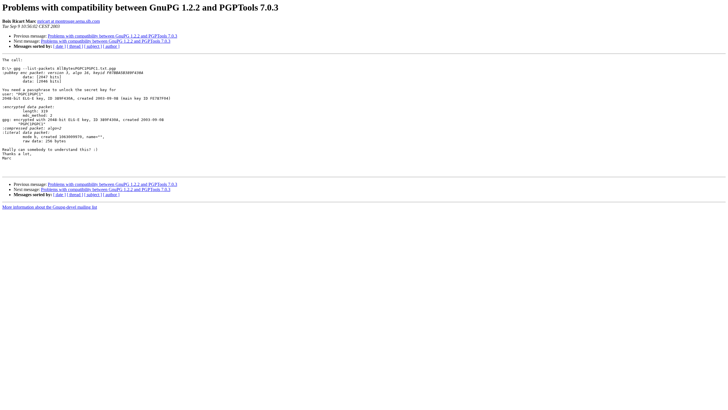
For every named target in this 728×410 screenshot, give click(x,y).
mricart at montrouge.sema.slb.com (68, 21)
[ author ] (111, 46)
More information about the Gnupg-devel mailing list (49, 207)
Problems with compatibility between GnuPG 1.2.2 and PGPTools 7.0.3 (112, 36)
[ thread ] (75, 46)
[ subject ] (93, 46)
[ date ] (59, 46)
